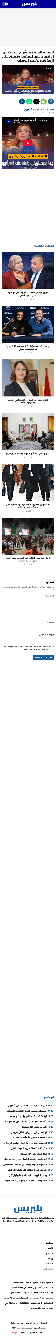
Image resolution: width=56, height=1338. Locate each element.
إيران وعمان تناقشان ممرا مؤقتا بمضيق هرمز (28, 453)
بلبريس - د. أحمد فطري (39, 109)
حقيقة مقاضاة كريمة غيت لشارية (31, 1148)
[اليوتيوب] (35, 1228)
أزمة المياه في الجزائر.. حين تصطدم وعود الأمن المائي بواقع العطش (28, 559)
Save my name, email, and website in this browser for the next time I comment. (27, 648)
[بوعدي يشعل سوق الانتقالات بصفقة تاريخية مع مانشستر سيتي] (28, 324)
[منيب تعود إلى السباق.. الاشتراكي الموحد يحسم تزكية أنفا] (28, 377)
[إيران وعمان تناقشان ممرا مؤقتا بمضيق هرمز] (28, 431)
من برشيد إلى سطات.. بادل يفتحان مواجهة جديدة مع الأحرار (28, 294)
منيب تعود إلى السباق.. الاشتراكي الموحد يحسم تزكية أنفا (28, 401)
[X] (14, 1228)
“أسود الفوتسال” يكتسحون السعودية (29, 1122)
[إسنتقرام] (28, 1228)
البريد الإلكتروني (45, 634)
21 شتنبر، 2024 (48, 113)
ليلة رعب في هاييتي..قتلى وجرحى (31, 1132)
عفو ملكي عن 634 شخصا (36, 1154)
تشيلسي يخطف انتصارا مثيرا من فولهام (28, 1159)
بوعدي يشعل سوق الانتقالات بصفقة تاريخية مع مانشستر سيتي (28, 347)
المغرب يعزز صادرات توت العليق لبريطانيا (28, 1143)
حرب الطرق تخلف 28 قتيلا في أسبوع (30, 1105)
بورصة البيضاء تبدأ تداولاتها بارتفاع (30, 1175)
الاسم (50, 622)
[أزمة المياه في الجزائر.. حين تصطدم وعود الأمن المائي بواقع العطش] (28, 536)
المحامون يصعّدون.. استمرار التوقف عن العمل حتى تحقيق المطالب (28, 505)
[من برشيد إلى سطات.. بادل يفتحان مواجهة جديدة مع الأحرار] (28, 270)
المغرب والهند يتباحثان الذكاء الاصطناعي (28, 1164)
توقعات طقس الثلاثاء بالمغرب (33, 1138)
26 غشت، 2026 (26, 299)
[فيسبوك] (41, 1228)
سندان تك (15, 1332)
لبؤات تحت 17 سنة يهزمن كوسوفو (31, 1116)
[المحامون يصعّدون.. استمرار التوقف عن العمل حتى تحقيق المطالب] (28, 482)
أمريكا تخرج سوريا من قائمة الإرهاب (30, 1170)
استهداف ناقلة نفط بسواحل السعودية (29, 1180)
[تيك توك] (21, 1228)
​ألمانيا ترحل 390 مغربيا (37, 1127)
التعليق (49, 595)
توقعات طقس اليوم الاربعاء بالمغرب (30, 1111)
